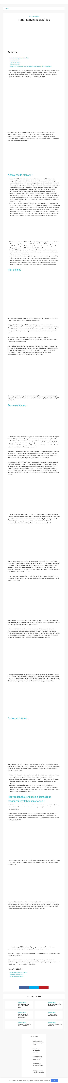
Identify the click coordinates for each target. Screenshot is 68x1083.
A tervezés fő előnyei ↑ (20, 175)
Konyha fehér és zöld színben (18, 972)
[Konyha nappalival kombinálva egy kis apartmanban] (28, 1058)
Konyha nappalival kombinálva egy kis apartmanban (23, 1015)
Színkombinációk (14, 64)
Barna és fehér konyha (16, 974)
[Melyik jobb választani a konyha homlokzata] (28, 1072)
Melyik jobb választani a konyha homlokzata (38, 1071)
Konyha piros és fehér (16, 976)
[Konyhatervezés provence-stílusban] (28, 1065)
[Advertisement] (34, 36)
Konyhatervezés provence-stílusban (38, 1064)
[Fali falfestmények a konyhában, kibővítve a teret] (28, 1043)
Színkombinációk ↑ (18, 718)
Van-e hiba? (14, 269)
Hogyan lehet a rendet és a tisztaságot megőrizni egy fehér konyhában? (31, 66)
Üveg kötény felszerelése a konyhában (36, 1050)
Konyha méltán (34, 16)
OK (54, 1080)
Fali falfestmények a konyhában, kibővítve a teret (24, 1005)
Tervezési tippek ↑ (18, 405)
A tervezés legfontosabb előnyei (19, 58)
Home (6, 8)
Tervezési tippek (15, 62)
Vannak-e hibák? (14, 60)
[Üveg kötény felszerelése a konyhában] (28, 1050)
